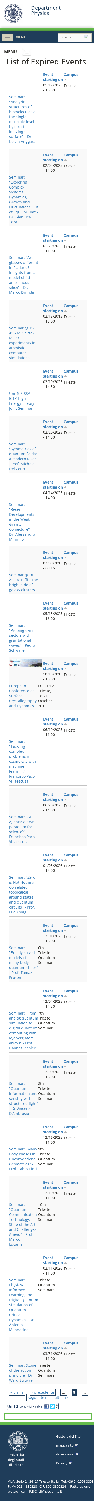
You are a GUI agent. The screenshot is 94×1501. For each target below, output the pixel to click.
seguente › (37, 1397)
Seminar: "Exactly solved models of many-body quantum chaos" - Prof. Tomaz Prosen (23, 962)
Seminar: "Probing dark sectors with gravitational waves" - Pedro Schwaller (22, 638)
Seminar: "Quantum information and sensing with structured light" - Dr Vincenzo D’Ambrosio (23, 1098)
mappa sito (65, 1445)
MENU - (12, 51)
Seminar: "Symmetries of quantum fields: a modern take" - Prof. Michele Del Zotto (23, 456)
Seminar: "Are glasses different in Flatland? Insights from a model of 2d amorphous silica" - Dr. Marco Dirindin (23, 275)
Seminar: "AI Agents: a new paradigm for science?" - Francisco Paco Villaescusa (22, 829)
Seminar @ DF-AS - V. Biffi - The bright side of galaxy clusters (23, 582)
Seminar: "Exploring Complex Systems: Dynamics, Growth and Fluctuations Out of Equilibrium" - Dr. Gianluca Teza (23, 199)
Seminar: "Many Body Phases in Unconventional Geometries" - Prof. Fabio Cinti (23, 1158)
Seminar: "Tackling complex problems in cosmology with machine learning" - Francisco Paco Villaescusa (22, 761)
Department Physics (46, 10)
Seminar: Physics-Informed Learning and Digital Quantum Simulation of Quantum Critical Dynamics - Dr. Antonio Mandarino (23, 1304)
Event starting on (53, 77)
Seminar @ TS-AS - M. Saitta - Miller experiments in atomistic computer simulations (22, 342)
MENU (21, 37)
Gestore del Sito (68, 1436)
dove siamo (65, 1454)
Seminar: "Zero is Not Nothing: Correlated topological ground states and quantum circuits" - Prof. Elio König (22, 895)
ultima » (62, 1397)
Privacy (61, 1463)
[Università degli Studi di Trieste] (13, 21)
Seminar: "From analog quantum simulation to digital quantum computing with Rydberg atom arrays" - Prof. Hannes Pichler (23, 1030)
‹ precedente (43, 1392)
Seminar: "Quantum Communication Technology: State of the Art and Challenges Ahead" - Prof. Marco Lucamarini (23, 1224)
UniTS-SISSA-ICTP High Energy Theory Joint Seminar (21, 401)
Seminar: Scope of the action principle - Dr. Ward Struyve (22, 1373)
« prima (17, 1392)
